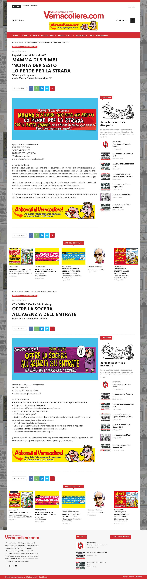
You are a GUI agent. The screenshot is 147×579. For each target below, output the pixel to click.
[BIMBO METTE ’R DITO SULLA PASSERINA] (74, 256)
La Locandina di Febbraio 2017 (97, 552)
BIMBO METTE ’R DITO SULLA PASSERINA (71, 272)
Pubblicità (139, 577)
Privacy (125, 577)
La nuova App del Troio (122, 194)
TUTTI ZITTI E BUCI (96, 269)
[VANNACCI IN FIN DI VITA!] (21, 256)
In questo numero (29, 47)
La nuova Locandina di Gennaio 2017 (122, 206)
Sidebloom (43, 577)
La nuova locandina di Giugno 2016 (121, 185)
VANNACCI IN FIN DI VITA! (20, 269)
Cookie (131, 577)
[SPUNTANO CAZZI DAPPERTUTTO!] (126, 256)
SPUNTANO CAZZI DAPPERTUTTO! (121, 272)
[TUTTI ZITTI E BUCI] (100, 256)
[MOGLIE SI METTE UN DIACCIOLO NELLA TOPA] (47, 256)
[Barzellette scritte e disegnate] (117, 110)
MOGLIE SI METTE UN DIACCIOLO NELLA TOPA (45, 270)
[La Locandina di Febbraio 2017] (105, 156)
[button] (132, 20)
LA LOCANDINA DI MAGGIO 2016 (96, 563)
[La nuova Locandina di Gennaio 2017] (105, 207)
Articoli (20, 42)
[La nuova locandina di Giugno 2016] (105, 186)
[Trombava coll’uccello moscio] (105, 144)
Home (14, 42)
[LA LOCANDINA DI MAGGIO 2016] (105, 166)
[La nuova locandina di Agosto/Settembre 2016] (105, 176)
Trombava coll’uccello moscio (97, 545)
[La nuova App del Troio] (105, 197)
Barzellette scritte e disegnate (112, 124)
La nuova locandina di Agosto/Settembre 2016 (122, 175)
